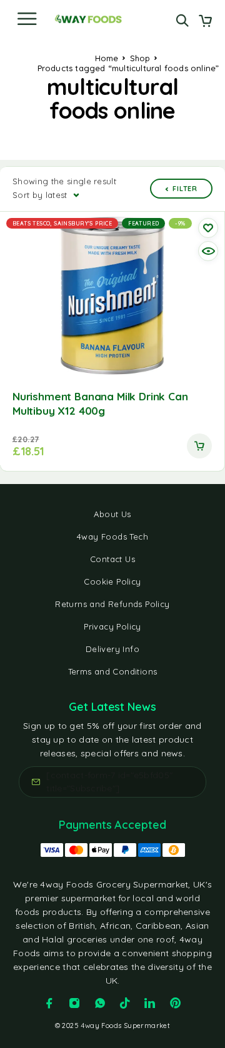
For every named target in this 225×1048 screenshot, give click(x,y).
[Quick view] (208, 251)
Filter (185, 188)
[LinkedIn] (150, 1003)
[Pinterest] (175, 1003)
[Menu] (27, 18)
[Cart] (205, 22)
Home (107, 58)
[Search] (182, 20)
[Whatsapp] (100, 1003)
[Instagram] (74, 1003)
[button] (199, 445)
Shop (140, 58)
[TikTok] (125, 1003)
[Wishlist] (208, 228)
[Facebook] (49, 1003)
